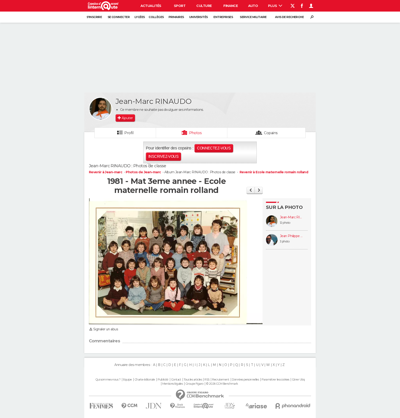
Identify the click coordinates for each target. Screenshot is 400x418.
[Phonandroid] (293, 406)
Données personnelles (245, 379)
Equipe (127, 379)
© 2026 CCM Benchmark (222, 383)
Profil (129, 133)
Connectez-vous (214, 148)
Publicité (163, 379)
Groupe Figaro (194, 383)
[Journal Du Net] (153, 406)
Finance (230, 6)
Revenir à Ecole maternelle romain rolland (274, 172)
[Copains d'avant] (203, 406)
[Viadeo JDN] (229, 406)
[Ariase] (256, 405)
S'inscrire (94, 17)
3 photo (284, 241)
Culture (204, 6)
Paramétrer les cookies (275, 379)
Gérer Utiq (298, 379)
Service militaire (253, 17)
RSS (206, 379)
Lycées (139, 17)
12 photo (285, 222)
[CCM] (129, 406)
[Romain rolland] (259, 190)
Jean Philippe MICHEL (291, 236)
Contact (176, 379)
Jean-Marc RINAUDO (291, 217)
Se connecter (119, 17)
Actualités (151, 6)
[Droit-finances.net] (177, 406)
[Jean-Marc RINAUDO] (100, 108)
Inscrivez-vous (163, 156)
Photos (195, 133)
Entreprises (223, 17)
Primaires (176, 17)
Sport (179, 6)
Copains (271, 133)
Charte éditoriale (144, 379)
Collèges (156, 17)
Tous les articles (193, 379)
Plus (273, 6)
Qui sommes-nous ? (107, 379)
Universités (198, 17)
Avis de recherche (289, 17)
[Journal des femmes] (101, 406)
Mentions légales (172, 383)
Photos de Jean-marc (143, 172)
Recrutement (220, 379)
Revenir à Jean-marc (106, 172)
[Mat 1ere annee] (251, 190)
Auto (253, 6)
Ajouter (127, 118)
